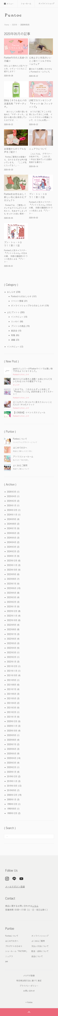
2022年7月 (11, 634)
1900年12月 (12, 813)
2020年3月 (11, 763)
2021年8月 (11, 685)
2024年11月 (12, 515)
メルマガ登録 (29, 976)
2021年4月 (11, 703)
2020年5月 (11, 754)
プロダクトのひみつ (13, 946)
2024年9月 (11, 519)
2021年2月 (11, 712)
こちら (35, 906)
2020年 (14, 25)
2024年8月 (11, 524)
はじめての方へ (11, 941)
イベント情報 (17, 301)
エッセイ (15, 321)
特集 (13, 335)
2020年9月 (11, 735)
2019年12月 (12, 776)
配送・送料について (40, 951)
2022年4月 (11, 648)
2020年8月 (11, 740)
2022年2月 (11, 657)
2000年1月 (11, 799)
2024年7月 (11, 528)
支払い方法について (40, 946)
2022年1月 (11, 662)
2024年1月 (11, 556)
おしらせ (11, 292)
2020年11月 (12, 726)
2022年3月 (11, 652)
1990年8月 (11, 809)
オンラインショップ (39, 936)
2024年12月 (12, 510)
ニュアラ (9, 956)
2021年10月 (12, 675)
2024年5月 (11, 538)
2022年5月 (11, 643)
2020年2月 (11, 767)
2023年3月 (11, 597)
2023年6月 (11, 588)
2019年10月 (12, 786)
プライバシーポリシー (28, 986)
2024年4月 (11, 542)
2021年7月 (11, 689)
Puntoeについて (11, 936)
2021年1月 (11, 717)
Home (6, 25)
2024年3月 (11, 547)
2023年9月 (11, 574)
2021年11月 (12, 671)
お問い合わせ (29, 991)
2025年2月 (11, 501)
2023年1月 (11, 607)
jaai (6, 961)
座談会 (14, 331)
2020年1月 (11, 772)
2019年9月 (11, 790)
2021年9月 (11, 680)
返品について (37, 956)
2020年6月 (11, 749)
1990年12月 (12, 804)
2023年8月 (11, 579)
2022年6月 (11, 639)
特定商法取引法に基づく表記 (28, 981)
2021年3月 (11, 708)
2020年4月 (11, 758)
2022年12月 (12, 611)
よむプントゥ (13, 312)
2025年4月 (11, 496)
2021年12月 (12, 666)
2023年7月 (11, 584)
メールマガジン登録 (15, 887)
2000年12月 (12, 795)
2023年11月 (12, 565)
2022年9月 (11, 625)
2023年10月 (12, 570)
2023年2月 (11, 602)
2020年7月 (11, 744)
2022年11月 (12, 616)
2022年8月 (11, 629)
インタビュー (17, 317)
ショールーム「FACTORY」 (16, 951)
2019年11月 (12, 781)
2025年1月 (11, 505)
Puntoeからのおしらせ (21, 296)
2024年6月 (11, 533)
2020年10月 (12, 731)
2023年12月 (12, 561)
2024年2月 (11, 551)
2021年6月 (11, 694)
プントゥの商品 (18, 326)
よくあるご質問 (38, 941)
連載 (13, 340)
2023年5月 (11, 593)
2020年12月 (12, 721)
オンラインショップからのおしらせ (27, 306)
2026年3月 (11, 492)
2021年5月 (11, 698)
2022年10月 (12, 620)
